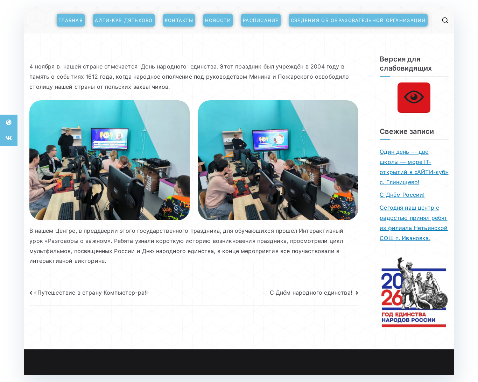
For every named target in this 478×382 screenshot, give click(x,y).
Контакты (179, 20)
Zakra (184, 362)
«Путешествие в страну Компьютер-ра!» (91, 292)
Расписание (261, 20)
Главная (70, 20)
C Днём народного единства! (312, 292)
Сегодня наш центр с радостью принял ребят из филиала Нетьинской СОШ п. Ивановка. (414, 222)
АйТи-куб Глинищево (112, 362)
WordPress (209, 362)
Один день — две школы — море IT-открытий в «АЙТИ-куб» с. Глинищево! (414, 166)
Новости (218, 20)
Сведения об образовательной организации (358, 20)
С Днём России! (402, 194)
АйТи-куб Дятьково (124, 20)
